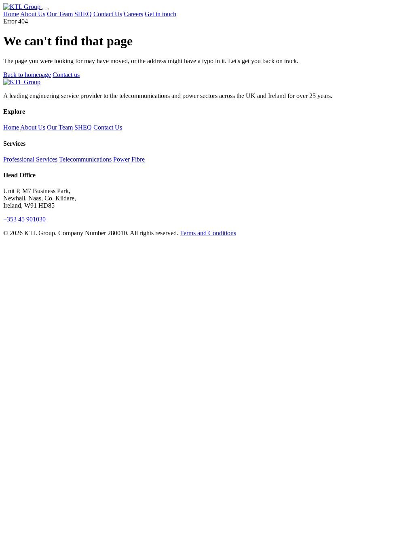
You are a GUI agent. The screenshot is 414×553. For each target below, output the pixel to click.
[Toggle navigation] (45, 9)
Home (11, 14)
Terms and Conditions (208, 233)
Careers (133, 14)
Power (121, 159)
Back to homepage (27, 74)
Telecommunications (85, 159)
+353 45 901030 (24, 219)
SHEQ (83, 14)
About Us (32, 14)
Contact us (66, 74)
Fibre (138, 159)
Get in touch (160, 14)
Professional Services (30, 159)
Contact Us (107, 14)
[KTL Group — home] (22, 6)
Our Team (60, 14)
